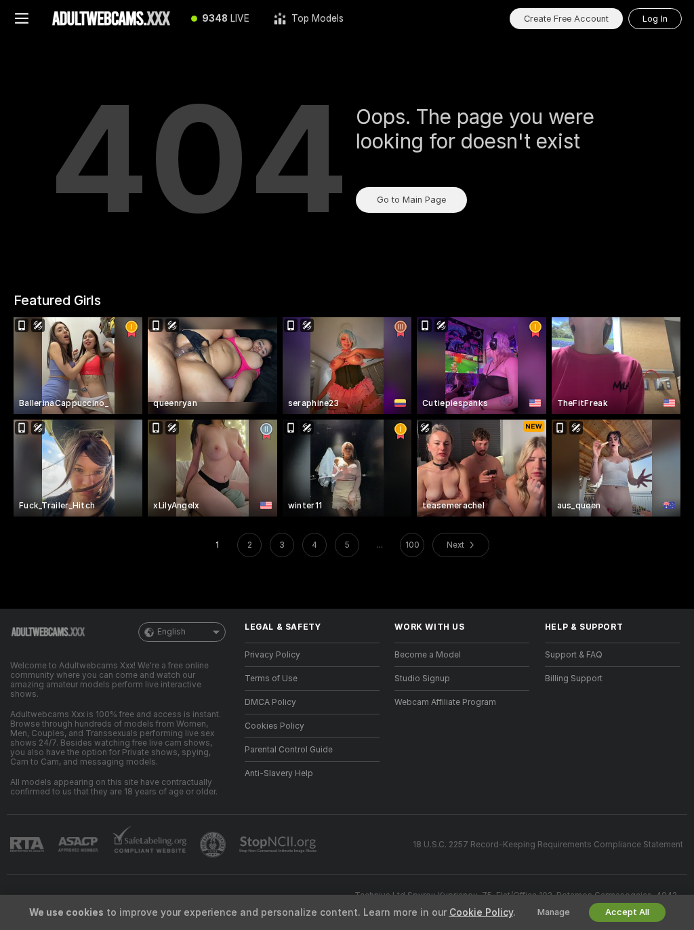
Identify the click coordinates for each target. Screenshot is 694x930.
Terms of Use (271, 678)
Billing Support (574, 678)
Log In (655, 19)
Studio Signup (422, 678)
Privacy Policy (272, 655)
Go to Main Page (411, 200)
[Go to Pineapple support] (214, 844)
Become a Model (427, 655)
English (171, 631)
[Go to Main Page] (111, 18)
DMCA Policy (270, 702)
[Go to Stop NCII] (279, 844)
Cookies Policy (274, 726)
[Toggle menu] (21, 18)
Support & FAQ (574, 655)
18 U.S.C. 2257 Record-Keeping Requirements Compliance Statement (548, 844)
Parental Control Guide (289, 749)
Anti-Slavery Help (279, 773)
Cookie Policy (481, 912)
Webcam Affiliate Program (445, 702)
